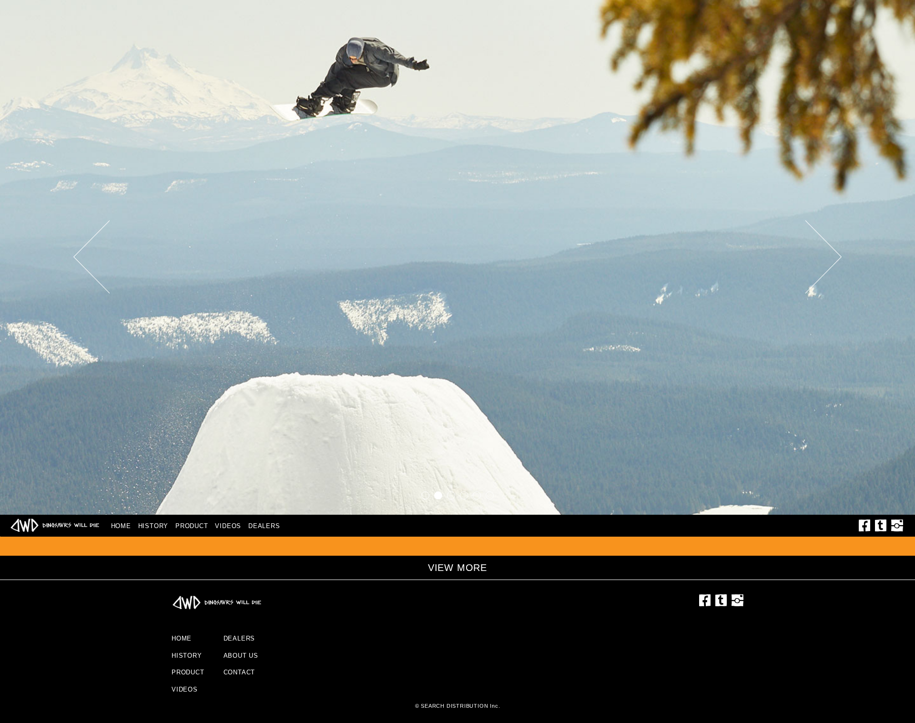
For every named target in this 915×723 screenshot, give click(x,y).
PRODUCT (191, 526)
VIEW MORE (457, 567)
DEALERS (264, 526)
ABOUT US (241, 655)
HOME (121, 526)
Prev (91, 257)
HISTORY (153, 526)
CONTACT (239, 672)
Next (823, 257)
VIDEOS (228, 526)
